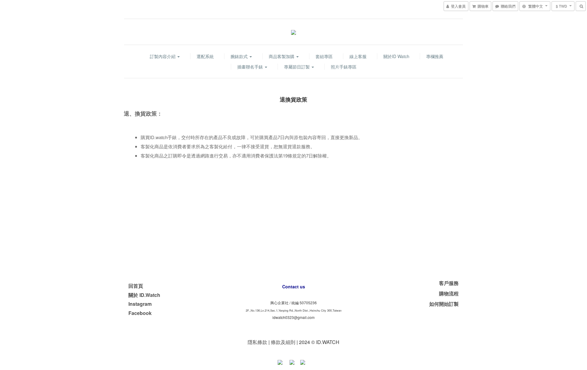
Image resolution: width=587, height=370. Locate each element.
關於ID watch (396, 56)
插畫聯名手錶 (250, 67)
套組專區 (324, 56)
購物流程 (449, 293)
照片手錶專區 (343, 67)
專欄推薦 (434, 56)
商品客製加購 (282, 56)
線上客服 (358, 56)
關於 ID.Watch (144, 294)
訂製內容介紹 (163, 56)
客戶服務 (449, 283)
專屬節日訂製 (297, 67)
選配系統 (205, 56)
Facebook (140, 312)
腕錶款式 (240, 56)
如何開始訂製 (444, 303)
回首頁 (135, 285)
